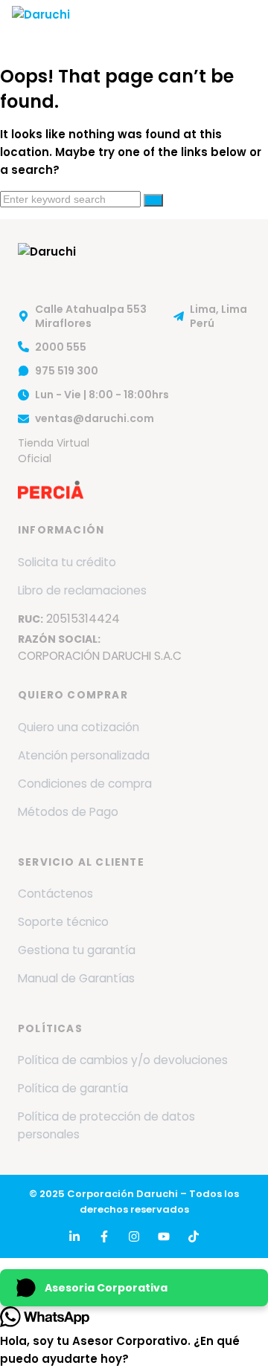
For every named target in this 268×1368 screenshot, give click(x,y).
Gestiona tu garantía (76, 950)
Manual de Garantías (76, 978)
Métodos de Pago (68, 812)
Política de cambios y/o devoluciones (123, 1060)
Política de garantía (73, 1088)
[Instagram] (134, 1236)
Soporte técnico (63, 922)
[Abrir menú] (241, 26)
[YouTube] (163, 1236)
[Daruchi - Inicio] (41, 26)
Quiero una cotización (78, 727)
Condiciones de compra (85, 783)
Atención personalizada (84, 755)
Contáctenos (55, 893)
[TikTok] (193, 1236)
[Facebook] (104, 1236)
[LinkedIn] (74, 1236)
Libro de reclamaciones (82, 590)
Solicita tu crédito (67, 562)
